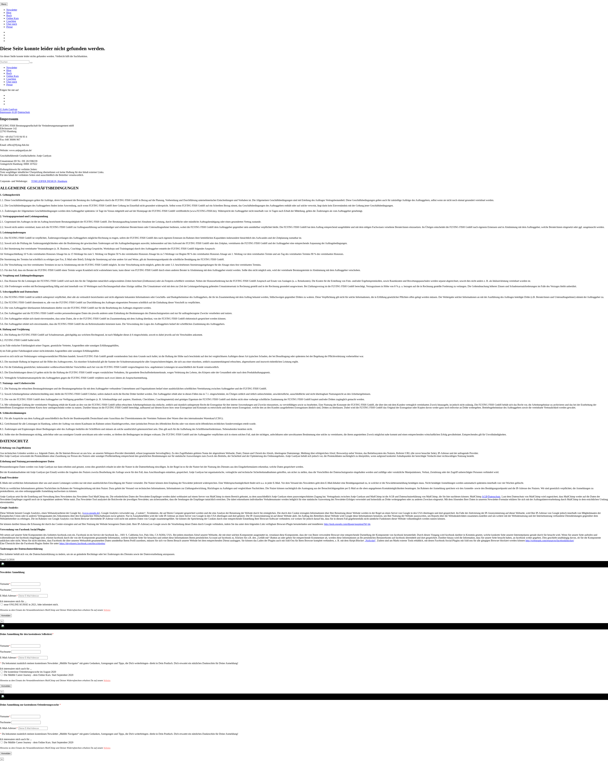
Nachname (5, 589)
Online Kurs (12, 18)
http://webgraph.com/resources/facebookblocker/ (550, 540)
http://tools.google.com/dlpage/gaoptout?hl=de (347, 524)
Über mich (11, 24)
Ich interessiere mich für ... (13, 601)
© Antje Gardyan (8, 109)
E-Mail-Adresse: (9, 595)
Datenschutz (24, 112)
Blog (8, 12)
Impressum (5, 112)
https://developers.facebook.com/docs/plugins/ (82, 543)
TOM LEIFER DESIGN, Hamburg (49, 181)
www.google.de (91, 513)
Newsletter (11, 9)
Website (107, 610)
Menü (3, 4)
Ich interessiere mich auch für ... (16, 668)
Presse (9, 26)
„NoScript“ (370, 540)
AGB (14, 112)
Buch (9, 15)
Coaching (11, 21)
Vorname (4, 584)
